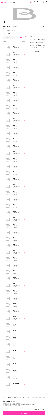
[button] (24, 413)
